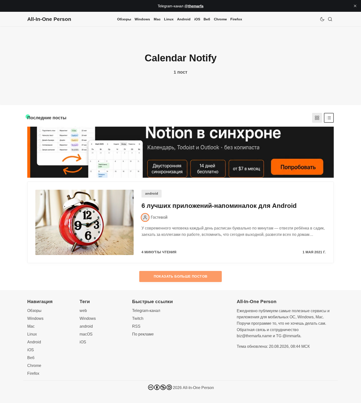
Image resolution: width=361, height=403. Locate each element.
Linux (169, 19)
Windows (142, 19)
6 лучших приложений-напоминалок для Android (219, 205)
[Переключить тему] (322, 19)
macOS (86, 334)
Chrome (220, 19)
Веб (207, 19)
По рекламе (143, 334)
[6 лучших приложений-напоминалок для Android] (84, 222)
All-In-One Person (198, 388)
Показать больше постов (181, 276)
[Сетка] (317, 118)
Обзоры (124, 19)
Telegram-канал (146, 311)
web (83, 311)
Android (184, 19)
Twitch (137, 318)
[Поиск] (330, 19)
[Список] (329, 118)
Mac (157, 19)
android (151, 193)
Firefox (236, 19)
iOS (197, 19)
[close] (355, 6)
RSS (136, 326)
